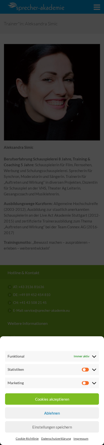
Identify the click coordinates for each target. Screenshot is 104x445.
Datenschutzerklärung (56, 438)
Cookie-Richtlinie (27, 438)
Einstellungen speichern (52, 427)
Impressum (80, 438)
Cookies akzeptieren (52, 399)
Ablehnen (52, 413)
